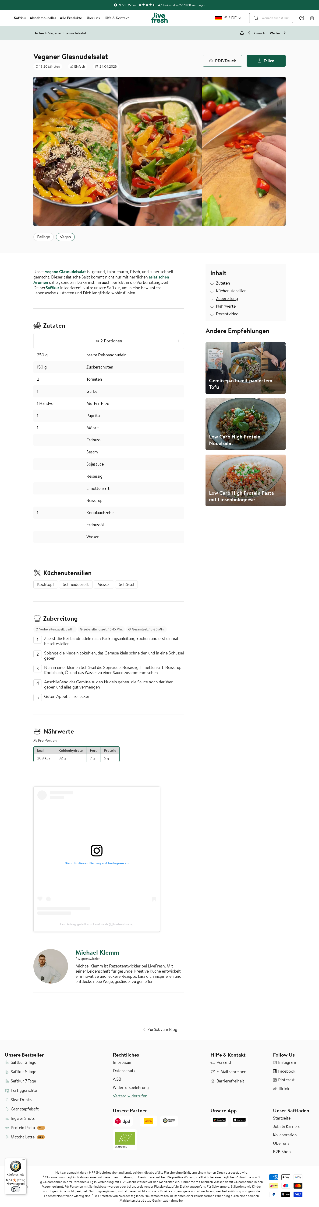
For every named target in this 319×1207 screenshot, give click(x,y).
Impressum (122, 1062)
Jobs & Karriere (286, 1126)
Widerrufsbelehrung (131, 1087)
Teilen (269, 61)
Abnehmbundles (43, 18)
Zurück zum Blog (162, 1029)
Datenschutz (124, 1070)
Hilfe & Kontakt (116, 17)
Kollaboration (285, 1134)
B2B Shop (282, 1151)
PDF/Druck (225, 61)
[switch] (15, 1189)
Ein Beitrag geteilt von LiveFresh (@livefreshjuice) (97, 924)
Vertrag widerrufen (130, 1096)
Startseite (282, 1118)
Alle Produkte (71, 18)
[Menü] (23, 1161)
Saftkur (20, 18)
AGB (117, 1079)
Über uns (92, 17)
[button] (312, 18)
